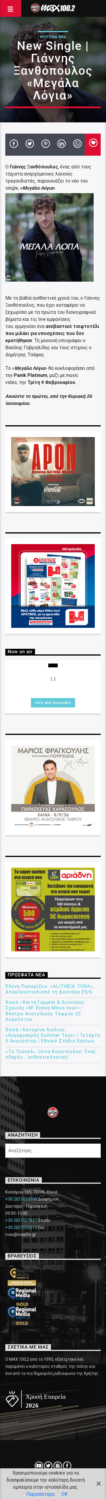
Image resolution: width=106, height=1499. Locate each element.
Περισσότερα (40, 1494)
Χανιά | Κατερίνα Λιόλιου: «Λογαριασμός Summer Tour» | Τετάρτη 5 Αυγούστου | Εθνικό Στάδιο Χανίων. (52, 1035)
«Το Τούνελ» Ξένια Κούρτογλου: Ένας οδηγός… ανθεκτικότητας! (50, 1054)
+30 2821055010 (21, 1227)
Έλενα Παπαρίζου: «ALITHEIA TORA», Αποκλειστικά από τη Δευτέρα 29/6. (49, 989)
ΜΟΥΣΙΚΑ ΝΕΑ (53, 37)
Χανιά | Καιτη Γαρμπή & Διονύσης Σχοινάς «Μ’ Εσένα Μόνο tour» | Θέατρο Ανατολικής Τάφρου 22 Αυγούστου (45, 1010)
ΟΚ (65, 1494)
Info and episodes (53, 702)
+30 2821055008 (21, 1199)
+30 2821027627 (21, 1220)
